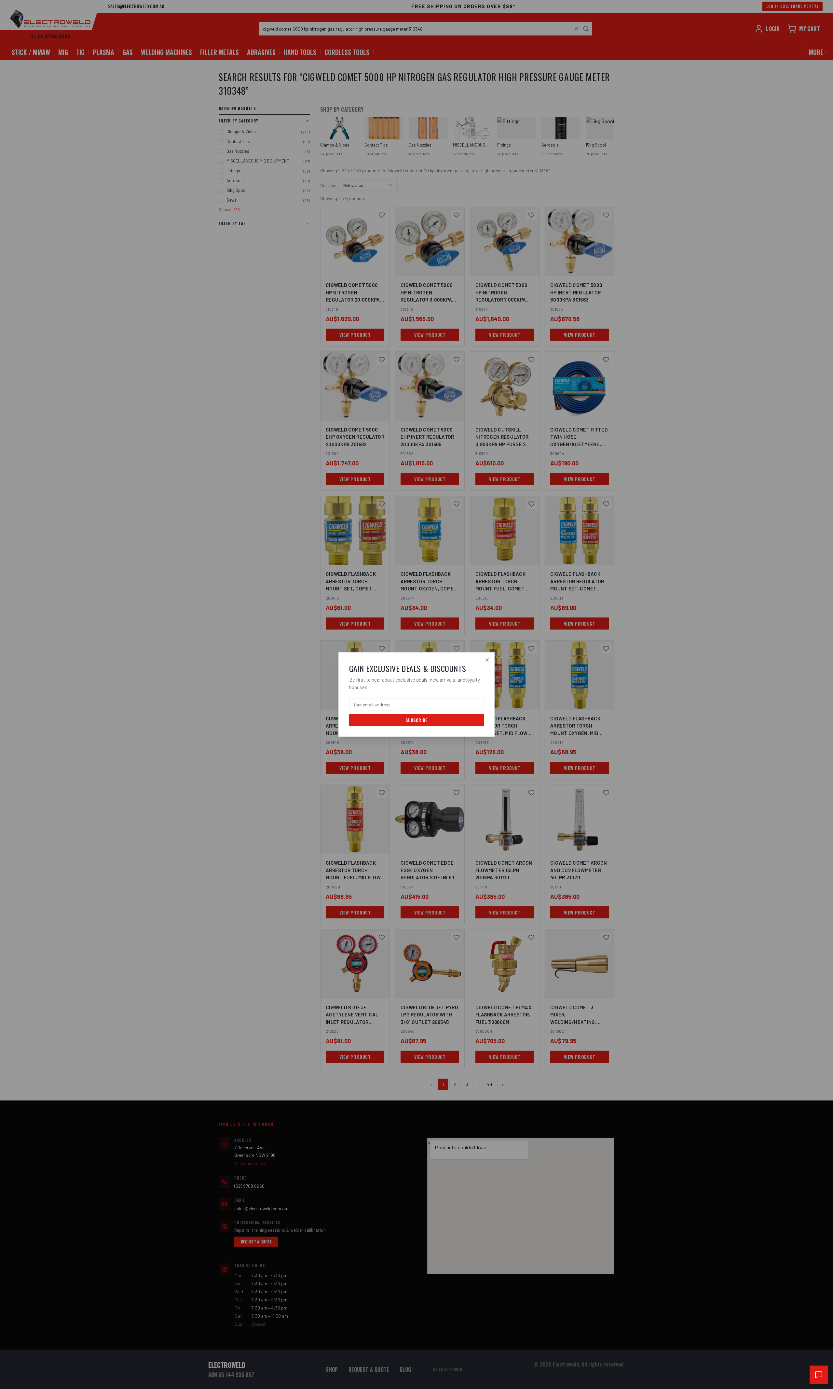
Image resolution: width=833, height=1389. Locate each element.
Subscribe (416, 719)
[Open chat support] (819, 1375)
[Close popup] (487, 660)
